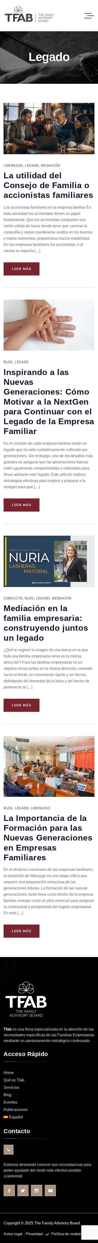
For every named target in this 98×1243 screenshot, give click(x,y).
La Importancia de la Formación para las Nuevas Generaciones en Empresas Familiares (48, 837)
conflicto (13, 598)
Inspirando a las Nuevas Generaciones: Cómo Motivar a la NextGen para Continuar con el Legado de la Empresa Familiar (49, 401)
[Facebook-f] (9, 1190)
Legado (32, 165)
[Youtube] (50, 1190)
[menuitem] (49, 1117)
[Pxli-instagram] (36, 1190)
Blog (8, 362)
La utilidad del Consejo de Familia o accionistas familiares (48, 185)
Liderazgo (13, 165)
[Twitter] (23, 1190)
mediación (50, 165)
